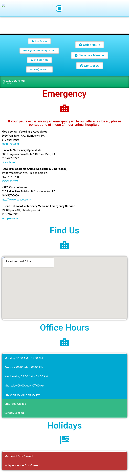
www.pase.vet (10, 181)
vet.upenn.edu (10, 218)
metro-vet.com (10, 143)
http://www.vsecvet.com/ (16, 199)
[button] (59, 8)
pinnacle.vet (9, 162)
